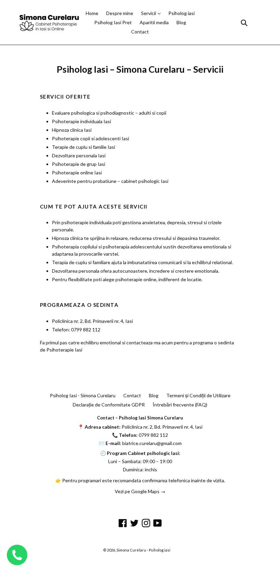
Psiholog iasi (181, 13)
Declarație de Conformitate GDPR (109, 404)
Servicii (149, 13)
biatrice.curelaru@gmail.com (152, 443)
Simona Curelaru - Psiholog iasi (143, 550)
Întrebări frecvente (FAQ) (180, 404)
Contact (140, 31)
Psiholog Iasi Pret (113, 22)
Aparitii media (154, 22)
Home (92, 13)
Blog (181, 22)
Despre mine (119, 13)
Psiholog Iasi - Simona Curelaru (82, 395)
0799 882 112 (153, 435)
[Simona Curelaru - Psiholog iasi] (49, 22)
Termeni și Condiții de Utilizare (198, 395)
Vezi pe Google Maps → (140, 491)
